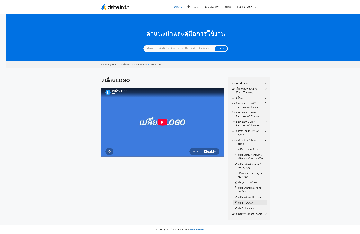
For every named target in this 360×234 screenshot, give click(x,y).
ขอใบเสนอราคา (212, 7)
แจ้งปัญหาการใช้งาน (246, 7)
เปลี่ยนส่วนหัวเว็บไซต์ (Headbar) (249, 166)
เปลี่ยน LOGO (156, 64)
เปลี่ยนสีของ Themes (249, 197)
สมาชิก (228, 7)
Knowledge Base (109, 64)
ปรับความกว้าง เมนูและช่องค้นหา (250, 175)
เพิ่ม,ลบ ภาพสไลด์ (247, 182)
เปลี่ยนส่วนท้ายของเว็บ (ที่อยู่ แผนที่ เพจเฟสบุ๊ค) (250, 157)
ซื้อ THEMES (193, 7)
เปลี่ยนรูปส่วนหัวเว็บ (248, 149)
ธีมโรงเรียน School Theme (134, 64)
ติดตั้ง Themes (246, 208)
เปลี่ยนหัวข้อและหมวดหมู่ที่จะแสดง (250, 189)
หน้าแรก (178, 7)
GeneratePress (196, 229)
